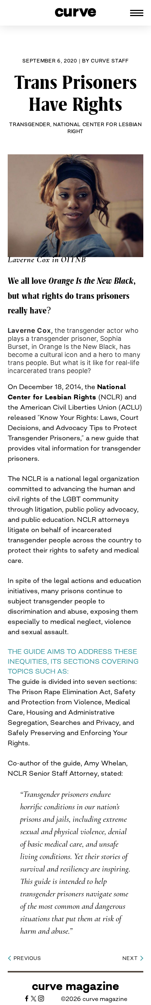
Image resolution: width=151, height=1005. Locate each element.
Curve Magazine (75, 986)
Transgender (29, 124)
